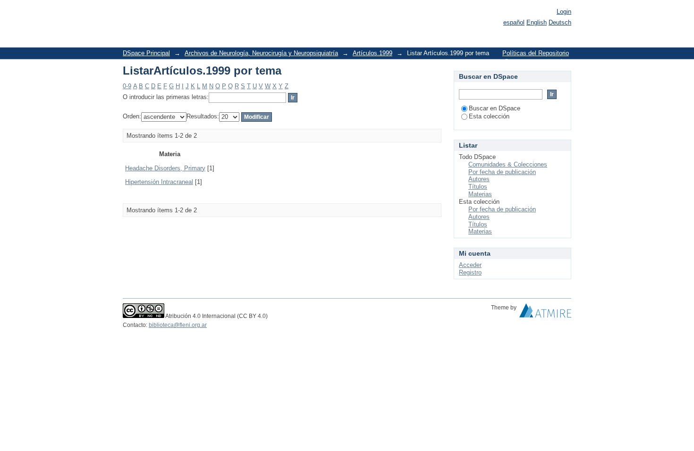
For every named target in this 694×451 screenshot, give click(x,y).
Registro (470, 272)
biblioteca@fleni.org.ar (178, 325)
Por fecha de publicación (502, 171)
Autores (479, 179)
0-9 (127, 86)
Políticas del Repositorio (535, 53)
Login (564, 11)
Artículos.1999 (372, 53)
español (514, 22)
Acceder (470, 264)
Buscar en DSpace (494, 108)
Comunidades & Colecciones (507, 164)
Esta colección (489, 116)
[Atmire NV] (545, 312)
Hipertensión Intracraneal (159, 181)
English (536, 22)
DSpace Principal (146, 53)
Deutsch (560, 22)
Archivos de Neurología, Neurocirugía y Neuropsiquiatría (261, 53)
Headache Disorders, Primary (165, 168)
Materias (480, 194)
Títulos (477, 186)
